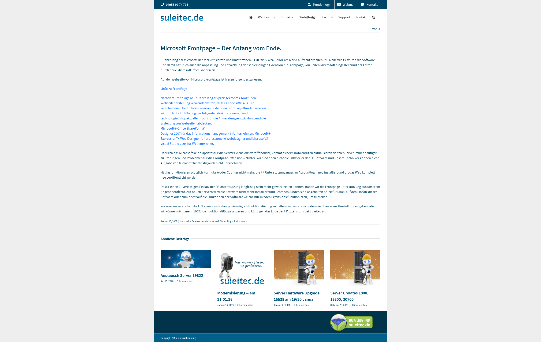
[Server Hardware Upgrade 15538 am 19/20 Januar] (299, 252)
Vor (374, 29)
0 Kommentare (185, 281)
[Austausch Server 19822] (186, 252)
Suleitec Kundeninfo (203, 221)
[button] (373, 17)
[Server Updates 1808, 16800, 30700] (355, 252)
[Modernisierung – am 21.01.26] (242, 252)
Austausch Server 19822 (182, 275)
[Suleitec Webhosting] (251, 17)
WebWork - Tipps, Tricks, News (231, 221)
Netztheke (185, 221)
